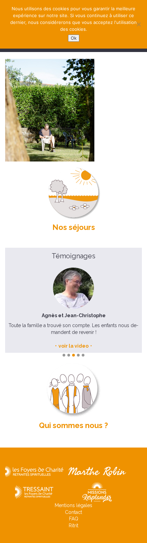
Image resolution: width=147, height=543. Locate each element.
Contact (73, 512)
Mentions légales (73, 505)
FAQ (73, 518)
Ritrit (73, 525)
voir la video (73, 346)
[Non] (138, 24)
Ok (74, 38)
